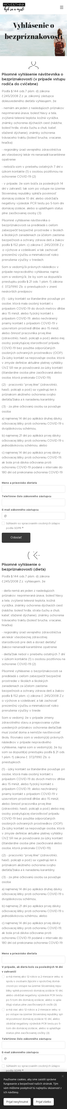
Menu (61, 7)
